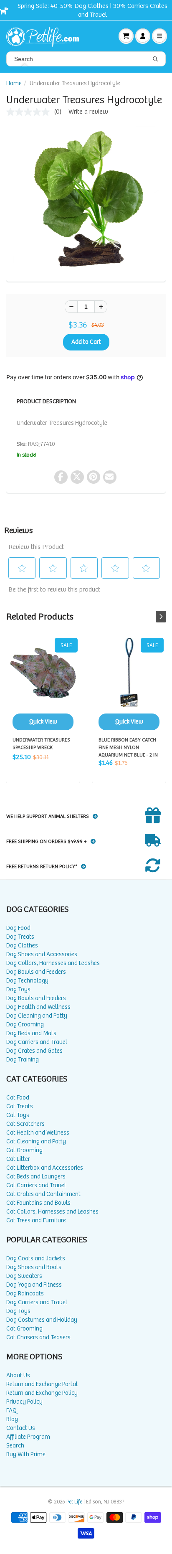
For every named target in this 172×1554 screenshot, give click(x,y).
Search (15, 1445)
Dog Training (22, 1059)
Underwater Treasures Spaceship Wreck (43, 684)
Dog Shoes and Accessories (41, 954)
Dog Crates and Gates (34, 1050)
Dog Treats (20, 936)
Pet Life (74, 1502)
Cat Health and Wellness (37, 1132)
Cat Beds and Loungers (36, 1176)
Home (14, 83)
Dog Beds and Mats (31, 1033)
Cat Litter (18, 1159)
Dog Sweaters (24, 1276)
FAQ (11, 1410)
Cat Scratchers (25, 1123)
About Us (18, 1375)
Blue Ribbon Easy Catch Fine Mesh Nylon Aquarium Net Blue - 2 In (129, 684)
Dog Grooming (25, 1024)
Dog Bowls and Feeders (36, 971)
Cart (126, 36)
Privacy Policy (24, 1401)
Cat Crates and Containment (43, 1194)
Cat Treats (19, 1106)
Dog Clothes (22, 945)
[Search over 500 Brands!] (155, 59)
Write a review (88, 111)
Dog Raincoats (25, 1293)
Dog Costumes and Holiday (41, 1319)
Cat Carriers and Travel (36, 1185)
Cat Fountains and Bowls (38, 1202)
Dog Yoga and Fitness (34, 1284)
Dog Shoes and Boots (33, 1267)
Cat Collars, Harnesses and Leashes (52, 1211)
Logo (46, 35)
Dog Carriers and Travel (36, 1042)
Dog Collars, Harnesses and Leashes (53, 963)
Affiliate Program (28, 1436)
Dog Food (18, 928)
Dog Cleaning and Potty (36, 1015)
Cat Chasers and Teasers (38, 1337)
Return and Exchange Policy (42, 1393)
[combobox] (86, 58)
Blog (12, 1419)
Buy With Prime (26, 1454)
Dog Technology (27, 980)
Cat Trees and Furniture (36, 1220)
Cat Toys (17, 1115)
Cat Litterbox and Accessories (44, 1167)
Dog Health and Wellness (38, 1007)
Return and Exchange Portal (42, 1384)
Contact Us (20, 1428)
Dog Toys (18, 989)
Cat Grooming (24, 1150)
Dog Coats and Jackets (35, 1258)
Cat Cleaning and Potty (36, 1141)
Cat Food (17, 1097)
